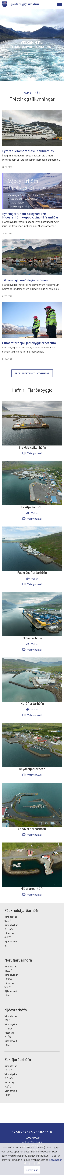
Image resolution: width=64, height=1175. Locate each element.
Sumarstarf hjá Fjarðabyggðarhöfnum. (29, 343)
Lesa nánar (55, 1159)
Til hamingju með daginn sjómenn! (26, 280)
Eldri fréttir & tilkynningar (32, 373)
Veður (34, 513)
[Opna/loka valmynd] (59, 4)
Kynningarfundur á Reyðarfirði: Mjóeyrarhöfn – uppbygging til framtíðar (30, 215)
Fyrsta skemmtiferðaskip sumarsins (28, 151)
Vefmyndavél (34, 453)
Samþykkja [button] (32, 1169)
